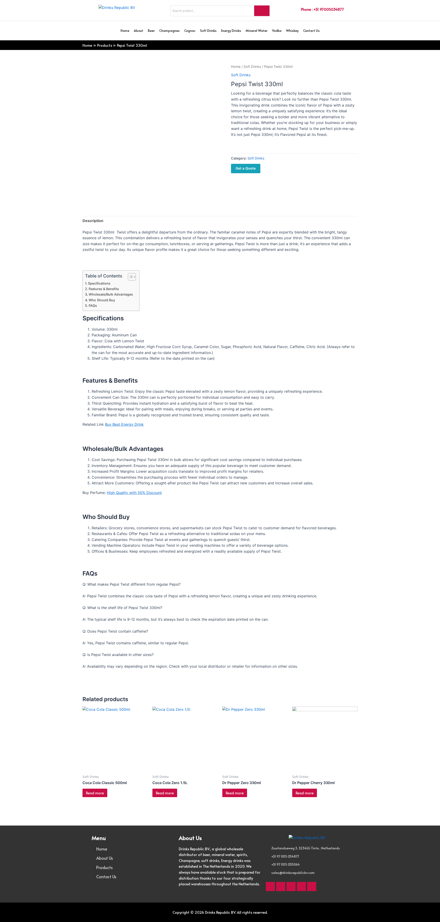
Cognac (189, 30)
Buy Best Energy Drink (124, 424)
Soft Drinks (208, 30)
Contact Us (311, 30)
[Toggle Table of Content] (129, 277)
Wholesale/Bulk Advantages (111, 294)
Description (92, 220)
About (138, 30)
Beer (151, 30)
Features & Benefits (104, 289)
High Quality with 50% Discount (134, 492)
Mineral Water (256, 30)
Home (125, 30)
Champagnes (169, 30)
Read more (95, 792)
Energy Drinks (231, 30)
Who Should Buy (102, 300)
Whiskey (292, 30)
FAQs (93, 305)
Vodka (276, 30)
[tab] (92, 221)
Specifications (99, 283)
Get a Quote (246, 168)
